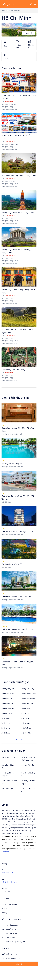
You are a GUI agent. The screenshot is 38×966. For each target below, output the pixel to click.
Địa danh (7, 58)
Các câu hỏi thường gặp (11, 958)
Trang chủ (5, 11)
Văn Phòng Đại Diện (9, 904)
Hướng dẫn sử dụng (9, 954)
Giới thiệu (5, 908)
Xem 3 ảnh (28, 33)
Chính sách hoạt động (10, 925)
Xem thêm (19, 739)
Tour (5, 46)
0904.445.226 (7, 872)
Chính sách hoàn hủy (10, 933)
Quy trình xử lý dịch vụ (10, 929)
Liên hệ (4, 912)
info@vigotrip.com (9, 882)
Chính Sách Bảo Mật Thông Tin (13, 941)
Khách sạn (18, 46)
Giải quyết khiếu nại (9, 937)
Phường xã (31, 46)
